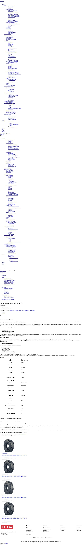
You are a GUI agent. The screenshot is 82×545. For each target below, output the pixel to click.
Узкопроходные (10, 203)
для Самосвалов (10, 19)
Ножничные (10, 90)
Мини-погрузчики (46, 531)
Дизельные (9, 43)
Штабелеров (11, 260)
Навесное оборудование (11, 51)
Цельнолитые (10, 7)
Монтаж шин (62, 530)
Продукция (4, 275)
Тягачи (7, 84)
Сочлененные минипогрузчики (11, 112)
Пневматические (10, 140)
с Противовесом (10, 69)
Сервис (10, 123)
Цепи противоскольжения (8, 35)
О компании (78, 527)
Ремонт (10, 125)
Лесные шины (8, 27)
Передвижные (10, 209)
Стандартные (10, 186)
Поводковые (10, 67)
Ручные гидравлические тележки (11, 185)
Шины (5, 5)
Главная (3, 273)
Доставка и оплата (79, 530)
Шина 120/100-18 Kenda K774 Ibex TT (8, 299)
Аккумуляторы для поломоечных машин (14, 108)
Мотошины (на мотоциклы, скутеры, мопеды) (16, 310)
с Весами (9, 191)
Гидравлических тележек (13, 127)
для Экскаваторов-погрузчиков (13, 145)
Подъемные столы (9, 71)
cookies (6, 543)
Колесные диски (28, 530)
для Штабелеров (10, 109)
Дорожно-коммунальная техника (9, 284)
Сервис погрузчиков (11, 122)
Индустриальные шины (9, 9)
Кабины (9, 50)
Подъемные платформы (11, 77)
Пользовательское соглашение (40, 537)
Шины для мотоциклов (31, 310)
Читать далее (4, 459)
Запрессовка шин (10, 255)
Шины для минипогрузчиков (12, 10)
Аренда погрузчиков (63, 527)
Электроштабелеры (11, 65)
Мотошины (7, 163)
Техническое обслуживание (13, 124)
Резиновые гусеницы (7, 34)
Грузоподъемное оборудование (9, 226)
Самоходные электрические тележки (12, 61)
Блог (2, 129)
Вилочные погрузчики (9, 41)
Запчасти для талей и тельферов (13, 95)
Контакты (3, 131)
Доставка (3, 128)
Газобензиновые (10, 44)
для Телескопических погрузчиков (13, 15)
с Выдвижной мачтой (11, 70)
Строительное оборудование (8, 86)
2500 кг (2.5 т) (10, 55)
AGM (10, 107)
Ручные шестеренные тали (12, 231)
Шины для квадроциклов (8, 296)
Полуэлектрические (11, 64)
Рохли (9, 53)
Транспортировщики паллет (12, 62)
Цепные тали (10, 232)
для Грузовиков (8, 38)
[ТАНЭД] (2, 134)
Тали (6, 93)
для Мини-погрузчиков (9, 37)
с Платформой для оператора (12, 68)
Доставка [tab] (3, 313)
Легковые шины (8, 28)
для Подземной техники (11, 20)
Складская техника (7, 174)
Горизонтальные (10, 82)
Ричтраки (7, 83)
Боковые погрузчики (11, 49)
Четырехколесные (12, 80)
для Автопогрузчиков (9, 36)
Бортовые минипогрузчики (10, 111)
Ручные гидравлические (11, 197)
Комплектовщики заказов (10, 214)
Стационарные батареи (9, 243)
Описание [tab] (3, 312)
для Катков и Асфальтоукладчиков (13, 12)
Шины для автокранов (11, 17)
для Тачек (9, 26)
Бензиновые (10, 45)
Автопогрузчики (10, 42)
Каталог (3, 4)
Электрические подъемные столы (13, 73)
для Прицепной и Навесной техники (14, 157)
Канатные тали (10, 94)
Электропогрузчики (11, 46)
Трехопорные (11, 180)
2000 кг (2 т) (10, 54)
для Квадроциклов (11, 30)
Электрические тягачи (11, 85)
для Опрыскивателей (11, 24)
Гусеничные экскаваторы (12, 249)
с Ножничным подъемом (12, 59)
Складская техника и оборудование (9, 280)
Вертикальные (10, 81)
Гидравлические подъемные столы (13, 72)
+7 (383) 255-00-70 (3, 271)
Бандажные (9, 8)
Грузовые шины (8, 162)
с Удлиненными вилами (11, 56)
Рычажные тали (10, 97)
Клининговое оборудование (8, 101)
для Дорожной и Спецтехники (11, 39)
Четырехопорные (12, 47)
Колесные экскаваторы (11, 116)
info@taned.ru (4, 533)
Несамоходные (11, 89)
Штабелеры (7, 63)
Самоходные (10, 66)
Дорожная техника (7, 110)
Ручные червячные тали (11, 96)
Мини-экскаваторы (11, 118)
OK (0, 544)
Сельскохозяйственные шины (10, 22)
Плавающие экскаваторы (12, 119)
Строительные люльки (9, 220)
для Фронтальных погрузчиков (13, 14)
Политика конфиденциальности (49, 537)
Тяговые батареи (8, 237)
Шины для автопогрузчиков (10, 139)
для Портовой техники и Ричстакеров (14, 16)
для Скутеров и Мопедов (12, 32)
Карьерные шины (8, 18)
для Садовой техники (11, 25)
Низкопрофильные (11, 58)
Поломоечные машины (9, 102)
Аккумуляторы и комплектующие (9, 103)
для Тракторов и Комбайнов (12, 23)
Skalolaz (7, 40)
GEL (10, 106)
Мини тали (9, 99)
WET (10, 105)
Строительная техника (7, 114)
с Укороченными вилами (12, 57)
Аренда (3, 120)
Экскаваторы (8, 248)
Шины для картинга (11, 33)
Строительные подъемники (10, 87)
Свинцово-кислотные (11, 104)
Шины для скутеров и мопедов (9, 297)
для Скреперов (10, 151)
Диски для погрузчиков (7, 168)
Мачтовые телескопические (12, 88)
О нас (3, 130)
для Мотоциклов (10, 31)
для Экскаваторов (10, 11)
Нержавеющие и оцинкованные (13, 60)
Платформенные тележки (12, 79)
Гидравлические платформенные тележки (14, 74)
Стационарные (10, 76)
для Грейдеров (10, 13)
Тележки (7, 78)
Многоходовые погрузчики (12, 48)
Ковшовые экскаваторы (11, 117)
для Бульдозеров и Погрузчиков (13, 21)
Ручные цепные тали (11, 100)
